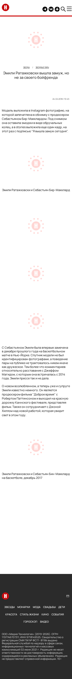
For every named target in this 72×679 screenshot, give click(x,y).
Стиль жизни (29, 614)
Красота (11, 614)
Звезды (9, 607)
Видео (44, 621)
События (58, 614)
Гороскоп (30, 621)
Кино (45, 614)
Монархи (23, 607)
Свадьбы (49, 607)
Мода (36, 607)
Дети (61, 607)
